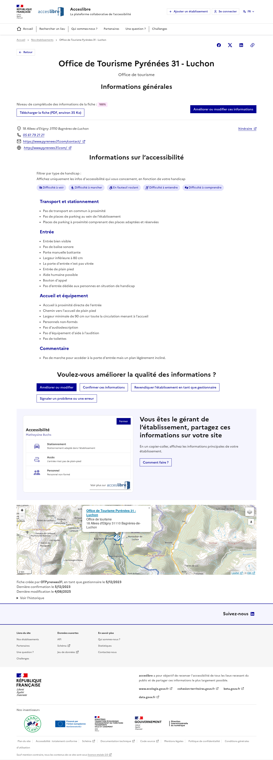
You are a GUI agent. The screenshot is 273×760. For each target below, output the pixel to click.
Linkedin (241, 45)
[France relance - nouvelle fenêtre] (33, 724)
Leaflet (235, 573)
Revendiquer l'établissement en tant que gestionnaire (175, 387)
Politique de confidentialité (204, 741)
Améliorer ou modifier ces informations (223, 109)
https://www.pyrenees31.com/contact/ (52, 141)
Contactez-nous (107, 652)
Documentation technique (116, 741)
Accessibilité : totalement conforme (56, 741)
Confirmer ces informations (104, 387)
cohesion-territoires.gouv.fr (196, 689)
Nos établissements (42, 40)
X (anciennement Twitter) (230, 45)
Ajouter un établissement (191, 11)
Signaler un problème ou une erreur (67, 398)
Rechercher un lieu (52, 29)
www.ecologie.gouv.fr (154, 689)
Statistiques (105, 646)
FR (249, 11)
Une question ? (136, 29)
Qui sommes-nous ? (84, 29)
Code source (147, 741)
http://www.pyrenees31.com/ (45, 147)
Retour (28, 52)
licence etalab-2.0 (98, 755)
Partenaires (111, 29)
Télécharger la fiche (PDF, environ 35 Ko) (50, 112)
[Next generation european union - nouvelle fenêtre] (71, 724)
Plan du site (24, 741)
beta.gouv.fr (232, 689)
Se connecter (228, 11)
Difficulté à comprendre (205, 187)
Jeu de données (66, 652)
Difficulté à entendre (163, 187)
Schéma (62, 646)
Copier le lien (252, 45)
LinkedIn (252, 614)
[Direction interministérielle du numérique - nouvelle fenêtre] (162, 723)
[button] (149, 508)
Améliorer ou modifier (56, 387)
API (59, 639)
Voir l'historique (32, 598)
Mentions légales (173, 741)
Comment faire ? (155, 462)
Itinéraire (245, 128)
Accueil (28, 29)
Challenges (159, 29)
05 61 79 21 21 (33, 135)
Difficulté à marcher (88, 187)
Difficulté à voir (53, 187)
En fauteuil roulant (125, 187)
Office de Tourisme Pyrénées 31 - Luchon (111, 512)
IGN (249, 573)
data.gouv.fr (147, 697)
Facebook (219, 45)
